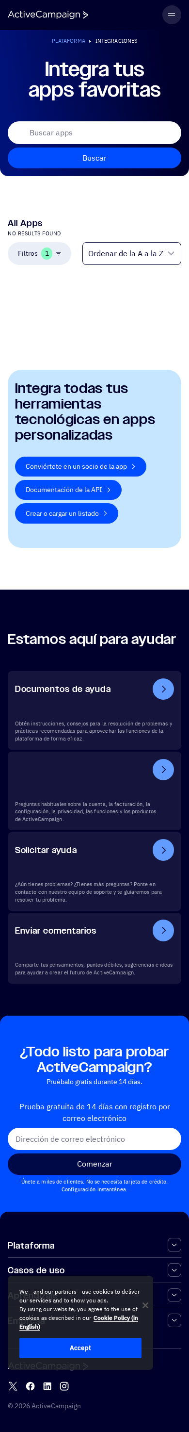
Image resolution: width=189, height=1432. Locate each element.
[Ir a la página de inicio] (48, 15)
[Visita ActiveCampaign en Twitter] (13, 1386)
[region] (80, 1323)
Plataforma (68, 40)
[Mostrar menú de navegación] (171, 14)
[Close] (145, 1305)
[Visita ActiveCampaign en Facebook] (30, 1386)
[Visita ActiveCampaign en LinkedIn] (47, 1386)
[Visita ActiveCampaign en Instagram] (64, 1386)
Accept (80, 1348)
